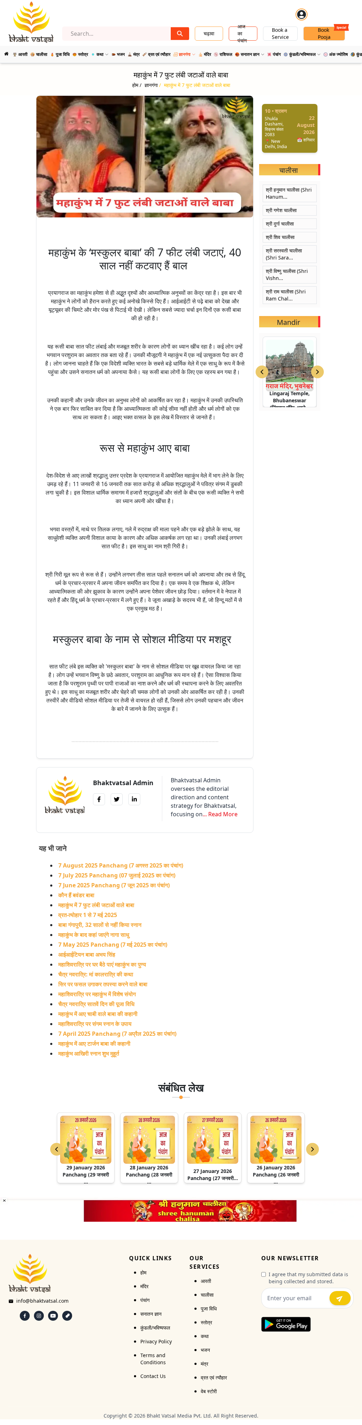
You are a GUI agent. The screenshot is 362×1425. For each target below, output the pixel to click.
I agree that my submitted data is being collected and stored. (308, 1278)
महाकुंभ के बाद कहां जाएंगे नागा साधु (93, 935)
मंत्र (204, 1363)
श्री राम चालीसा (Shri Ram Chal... (286, 295)
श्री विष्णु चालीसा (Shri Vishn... (287, 274)
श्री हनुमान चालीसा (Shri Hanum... (289, 193)
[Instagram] (39, 1316)
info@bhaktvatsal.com (42, 1300)
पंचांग (145, 1300)
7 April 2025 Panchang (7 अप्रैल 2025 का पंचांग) (117, 1034)
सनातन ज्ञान (151, 1313)
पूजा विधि (209, 1308)
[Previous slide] (262, 372)
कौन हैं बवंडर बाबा (76, 895)
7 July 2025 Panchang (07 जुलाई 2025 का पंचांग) (116, 875)
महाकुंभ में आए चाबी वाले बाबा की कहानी (98, 1014)
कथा (205, 1336)
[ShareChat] (67, 1316)
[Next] (312, 1149)
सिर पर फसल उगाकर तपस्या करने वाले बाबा (102, 984)
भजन (205, 1350)
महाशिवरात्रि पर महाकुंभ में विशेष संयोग (97, 994)
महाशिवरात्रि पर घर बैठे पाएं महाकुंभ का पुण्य (102, 964)
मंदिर (144, 1286)
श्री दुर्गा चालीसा (280, 223)
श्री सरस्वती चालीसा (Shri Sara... (284, 254)
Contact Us (153, 1376)
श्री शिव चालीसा (280, 237)
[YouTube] (53, 1316)
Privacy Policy (156, 1341)
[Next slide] (317, 372)
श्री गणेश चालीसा (281, 210)
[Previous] (56, 1149)
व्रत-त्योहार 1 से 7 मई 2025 (87, 915)
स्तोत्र (206, 1322)
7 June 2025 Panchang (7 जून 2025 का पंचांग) (114, 885)
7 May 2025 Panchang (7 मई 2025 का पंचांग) (112, 944)
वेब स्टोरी (209, 1391)
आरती (206, 1281)
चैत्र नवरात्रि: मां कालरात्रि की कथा (95, 974)
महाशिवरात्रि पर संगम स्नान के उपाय (95, 1024)
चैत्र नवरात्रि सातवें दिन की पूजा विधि (96, 1004)
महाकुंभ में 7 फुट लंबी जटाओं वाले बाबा (96, 905)
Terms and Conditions (153, 1359)
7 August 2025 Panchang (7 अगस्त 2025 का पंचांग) (120, 865)
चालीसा (207, 1294)
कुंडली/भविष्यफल (155, 1327)
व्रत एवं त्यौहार (214, 1377)
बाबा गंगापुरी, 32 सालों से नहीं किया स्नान (99, 925)
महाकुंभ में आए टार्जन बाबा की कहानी (94, 1043)
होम (143, 1272)
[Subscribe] (340, 1298)
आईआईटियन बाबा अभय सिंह (86, 954)
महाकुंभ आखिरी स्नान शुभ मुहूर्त (88, 1053)
